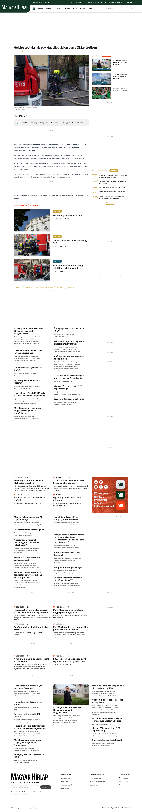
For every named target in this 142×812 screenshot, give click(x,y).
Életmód (83, 8)
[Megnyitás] (34, 8)
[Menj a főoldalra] (15, 7)
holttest (27, 287)
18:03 (95, 176)
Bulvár (91, 8)
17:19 (95, 192)
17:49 (95, 182)
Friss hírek (39, 2)
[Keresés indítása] (127, 8)
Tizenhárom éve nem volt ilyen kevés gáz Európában (120, 76)
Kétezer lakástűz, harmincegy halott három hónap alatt (68, 266)
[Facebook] (128, 2)
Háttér (67, 8)
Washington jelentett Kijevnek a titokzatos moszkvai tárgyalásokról (120, 63)
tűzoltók (59, 287)
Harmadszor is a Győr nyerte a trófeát (120, 89)
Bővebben (110, 203)
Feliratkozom (45, 787)
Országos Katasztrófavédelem (43, 287)
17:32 (95, 187)
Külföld (48, 8)
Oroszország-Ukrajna (103, 69)
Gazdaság (58, 8)
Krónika (57, 211)
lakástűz (18, 287)
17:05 (95, 196)
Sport (75, 8)
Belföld (40, 8)
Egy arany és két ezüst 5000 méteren (112, 191)
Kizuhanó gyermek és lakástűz (68, 215)
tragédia (69, 287)
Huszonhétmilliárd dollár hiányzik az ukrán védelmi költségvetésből (111, 197)
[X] (134, 2)
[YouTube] (131, 2)
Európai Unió (99, 82)
